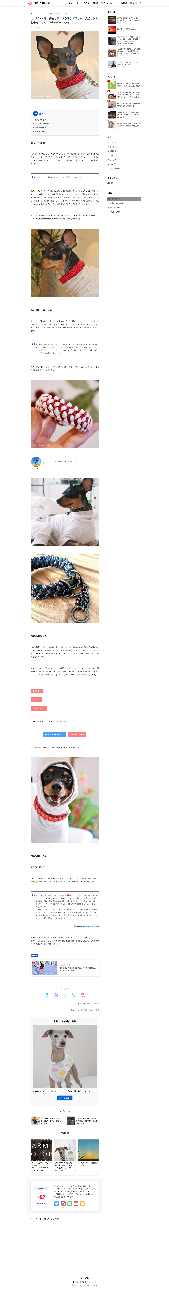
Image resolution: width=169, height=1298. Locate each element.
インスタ (36, 700)
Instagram (63, 1207)
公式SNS (124, 3)
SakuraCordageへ (77, 734)
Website (82, 1207)
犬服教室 (95, 3)
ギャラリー (87, 3)
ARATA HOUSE (41, 3)
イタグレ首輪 (82, 1010)
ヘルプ (117, 3)
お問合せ (83, 1282)
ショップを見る (65, 1098)
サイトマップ (91, 1282)
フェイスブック (38, 708)
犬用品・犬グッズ (93, 1003)
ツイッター (37, 691)
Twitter (56, 1207)
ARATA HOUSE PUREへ (54, 734)
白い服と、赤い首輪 (42, 123)
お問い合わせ (133, 3)
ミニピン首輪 (94, 1010)
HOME (85, 1278)
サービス (110, 3)
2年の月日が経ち (41, 131)
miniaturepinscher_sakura (89, 926)
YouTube (76, 1207)
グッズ (79, 3)
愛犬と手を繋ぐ (40, 120)
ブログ (102, 3)
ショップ (72, 3)
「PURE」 (76, 328)
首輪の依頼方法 (40, 127)
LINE (70, 1207)
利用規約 (76, 1282)
